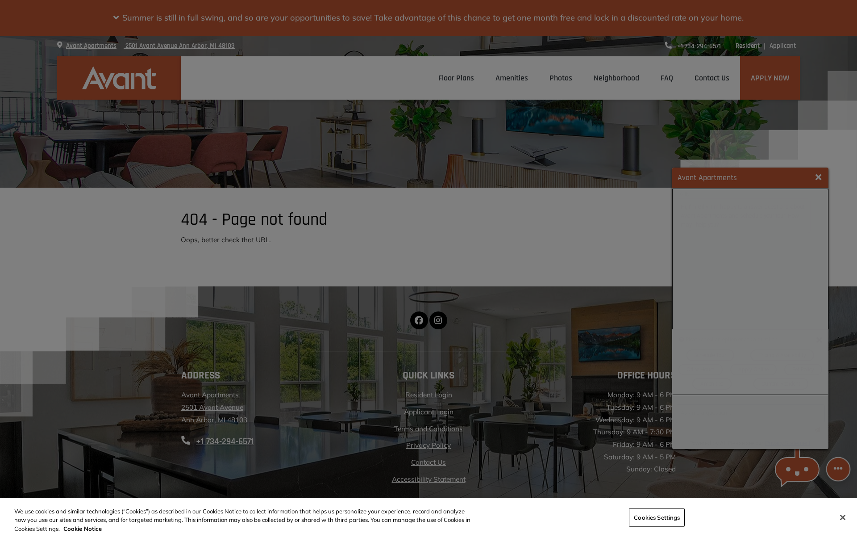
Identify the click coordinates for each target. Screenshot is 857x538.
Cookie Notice (82, 528)
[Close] (843, 517)
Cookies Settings (657, 517)
